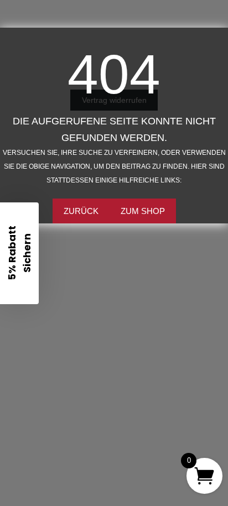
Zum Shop (143, 211)
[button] (19, 253)
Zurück (81, 211)
